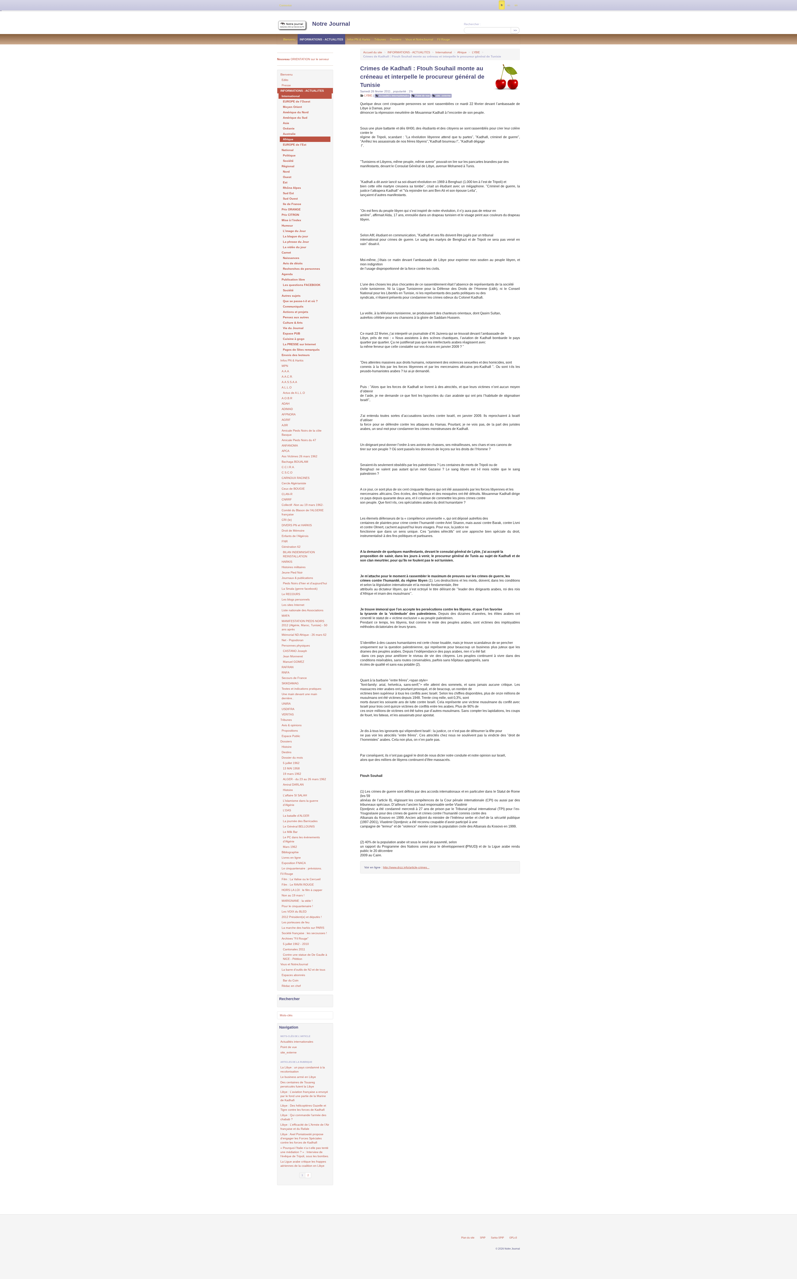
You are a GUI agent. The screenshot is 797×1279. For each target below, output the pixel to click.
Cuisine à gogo (293, 338)
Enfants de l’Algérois (295, 536)
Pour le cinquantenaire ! (297, 906)
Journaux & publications (297, 578)
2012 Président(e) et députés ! (302, 917)
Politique (289, 155)
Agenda (287, 274)
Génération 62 (291, 546)
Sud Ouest (290, 198)
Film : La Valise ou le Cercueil (301, 879)
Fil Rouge (443, 39)
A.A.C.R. (287, 376)
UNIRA (286, 703)
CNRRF (287, 499)
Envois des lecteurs (296, 355)
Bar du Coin (290, 980)
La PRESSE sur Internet (299, 344)
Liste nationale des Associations (302, 610)
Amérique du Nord (296, 112)
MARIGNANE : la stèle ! (297, 900)
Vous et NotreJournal (419, 39)
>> (515, 30)
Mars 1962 (290, 846)
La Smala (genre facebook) (300, 588)
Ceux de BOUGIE (293, 488)
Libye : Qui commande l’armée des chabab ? (303, 1117)
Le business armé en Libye (298, 1077)
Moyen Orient (292, 107)
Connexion (285, 5)
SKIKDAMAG (290, 683)
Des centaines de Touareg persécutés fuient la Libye (297, 1084)
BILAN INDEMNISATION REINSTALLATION (299, 554)
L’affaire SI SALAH (295, 795)
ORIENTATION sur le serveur (303, 59)
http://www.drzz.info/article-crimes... (406, 867)
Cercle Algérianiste (294, 483)
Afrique (462, 52)
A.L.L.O (287, 387)
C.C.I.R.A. (288, 467)
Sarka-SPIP (497, 1237)
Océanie (289, 128)
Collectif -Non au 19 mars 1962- (303, 504)
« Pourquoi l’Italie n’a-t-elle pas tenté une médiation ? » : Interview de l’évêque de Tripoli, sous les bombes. (304, 1152)
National (287, 150)
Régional (288, 166)
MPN (285, 365)
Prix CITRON (290, 214)
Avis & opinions (292, 725)
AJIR (285, 425)
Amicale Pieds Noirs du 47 (299, 440)
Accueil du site (372, 52)
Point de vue (422, 95)
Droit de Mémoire (293, 530)
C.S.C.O (287, 472)
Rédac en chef (291, 985)
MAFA (286, 615)
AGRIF (286, 419)
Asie (286, 123)
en (516, 5)
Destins (286, 752)
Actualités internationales (394, 95)
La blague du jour (295, 236)
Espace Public (291, 736)
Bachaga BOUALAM (295, 461)
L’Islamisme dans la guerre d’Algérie (300, 803)
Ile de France (292, 204)
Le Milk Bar (290, 832)
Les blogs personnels (296, 599)
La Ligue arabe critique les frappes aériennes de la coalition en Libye (303, 1163)
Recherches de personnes (301, 268)
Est (285, 182)
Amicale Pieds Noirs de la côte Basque (301, 432)
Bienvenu (289, 39)
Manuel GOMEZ (293, 661)
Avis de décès (293, 263)
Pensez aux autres (296, 317)
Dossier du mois (292, 757)
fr (502, 5)
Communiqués (293, 306)
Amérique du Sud (295, 117)
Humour (287, 225)
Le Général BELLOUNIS (299, 826)
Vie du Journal (293, 328)
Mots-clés (286, 1015)
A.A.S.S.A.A (289, 382)
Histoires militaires (294, 567)
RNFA (285, 672)
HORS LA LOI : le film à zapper (302, 890)
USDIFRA (288, 709)
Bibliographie (290, 852)
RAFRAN (287, 667)
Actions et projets (295, 312)
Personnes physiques (296, 645)
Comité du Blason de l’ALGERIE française (303, 512)
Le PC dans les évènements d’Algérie (301, 839)
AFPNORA (289, 414)
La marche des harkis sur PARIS (303, 927)
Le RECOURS (291, 594)
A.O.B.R (287, 398)
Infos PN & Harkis (358, 39)
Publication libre (293, 279)
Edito (285, 80)
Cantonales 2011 (294, 949)
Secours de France (294, 678)
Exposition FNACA (294, 863)
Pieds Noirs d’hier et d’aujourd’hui (305, 583)
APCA (285, 451)
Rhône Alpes (292, 187)
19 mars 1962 (292, 773)
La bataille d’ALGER (296, 815)
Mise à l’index (291, 220)
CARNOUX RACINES (295, 478)
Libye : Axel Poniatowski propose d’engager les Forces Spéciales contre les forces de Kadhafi (301, 1138)
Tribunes (380, 39)
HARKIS (287, 561)
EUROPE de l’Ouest (296, 101)
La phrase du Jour (296, 241)
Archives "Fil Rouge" (295, 938)
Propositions (290, 730)
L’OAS (287, 810)
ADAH (286, 403)
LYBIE (476, 52)
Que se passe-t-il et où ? (300, 301)
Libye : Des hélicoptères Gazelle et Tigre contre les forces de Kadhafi (303, 1107)
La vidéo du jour (294, 247)
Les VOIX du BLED (294, 911)
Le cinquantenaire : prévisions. (302, 868)
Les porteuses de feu (295, 922)
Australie (289, 133)
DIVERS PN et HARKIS (297, 525)
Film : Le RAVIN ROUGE (298, 884)
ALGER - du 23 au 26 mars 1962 (304, 779)
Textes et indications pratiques (301, 688)
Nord (286, 171)
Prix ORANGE (291, 209)
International (443, 52)
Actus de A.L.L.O (294, 392)
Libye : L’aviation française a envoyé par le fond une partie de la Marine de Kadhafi (304, 1096)
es (508, 5)
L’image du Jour (294, 231)
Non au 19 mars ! (293, 895)
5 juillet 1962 (291, 763)
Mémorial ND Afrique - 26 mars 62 (304, 634)
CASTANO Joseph (295, 651)
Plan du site (467, 1237)
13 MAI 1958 (291, 768)
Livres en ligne (291, 857)
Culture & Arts (293, 322)
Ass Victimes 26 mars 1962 (299, 456)
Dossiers (395, 39)
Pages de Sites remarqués (301, 349)
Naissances (291, 258)
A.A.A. (286, 371)
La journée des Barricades (300, 821)
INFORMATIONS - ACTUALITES (321, 39)
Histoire (287, 746)
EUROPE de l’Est (294, 144)
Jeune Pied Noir (292, 572)
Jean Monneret (293, 656)
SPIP (482, 1237)
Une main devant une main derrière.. (299, 696)
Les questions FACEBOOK (301, 285)
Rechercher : (472, 24)
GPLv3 (513, 1237)
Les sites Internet (293, 605)
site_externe (443, 95)
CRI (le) (287, 519)
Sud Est (288, 193)
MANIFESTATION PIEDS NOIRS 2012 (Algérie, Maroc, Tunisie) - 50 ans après (304, 625)
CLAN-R (287, 494)
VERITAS (288, 714)
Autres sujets (291, 295)
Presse (286, 85)
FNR (285, 541)
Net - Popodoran (292, 640)
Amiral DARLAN (293, 784)
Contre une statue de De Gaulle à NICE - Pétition (305, 956)
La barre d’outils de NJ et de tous (303, 969)
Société (288, 160)
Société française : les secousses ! (304, 933)
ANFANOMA (290, 445)
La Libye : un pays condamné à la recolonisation (302, 1069)
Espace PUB (291, 333)
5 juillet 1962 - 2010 (296, 944)
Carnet (286, 252)
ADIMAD (287, 409)
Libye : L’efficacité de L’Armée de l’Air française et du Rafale (304, 1126)
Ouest (287, 177)
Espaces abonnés (293, 975)
